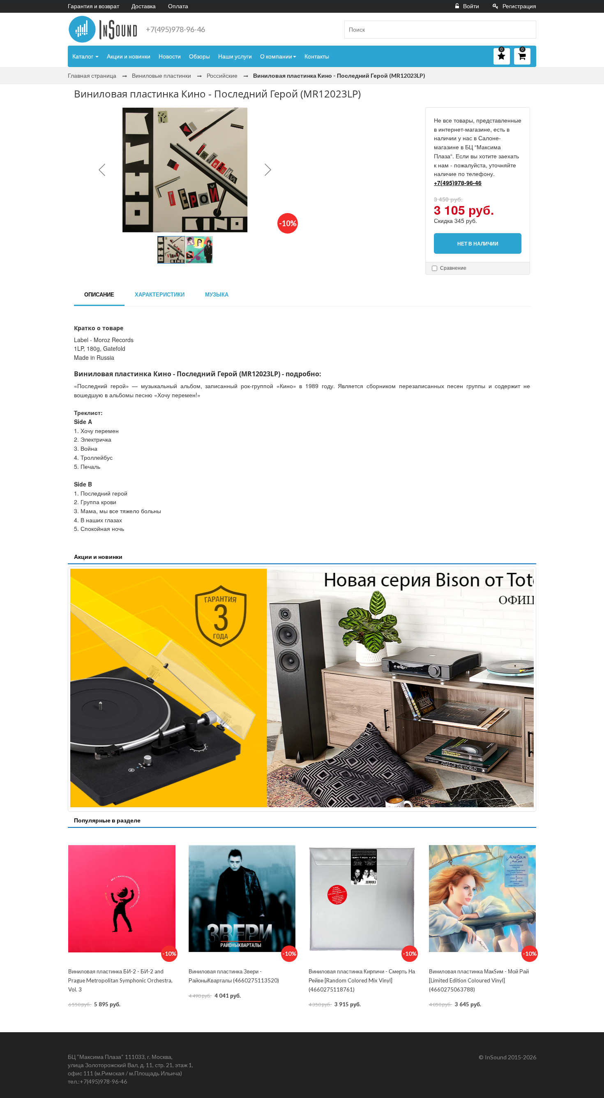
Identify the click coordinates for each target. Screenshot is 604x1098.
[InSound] (103, 29)
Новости (170, 56)
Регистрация (519, 5)
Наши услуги (235, 56)
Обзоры (199, 56)
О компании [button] (276, 56)
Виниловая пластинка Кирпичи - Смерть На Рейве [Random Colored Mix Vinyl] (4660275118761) (362, 980)
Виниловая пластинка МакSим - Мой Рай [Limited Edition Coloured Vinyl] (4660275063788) (479, 980)
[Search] (527, 29)
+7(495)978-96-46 (175, 29)
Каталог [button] (83, 56)
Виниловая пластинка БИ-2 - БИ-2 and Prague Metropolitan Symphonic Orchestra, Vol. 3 (120, 980)
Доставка (143, 5)
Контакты (316, 56)
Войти (471, 5)
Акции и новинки (128, 56)
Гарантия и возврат (93, 5)
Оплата (178, 5)
